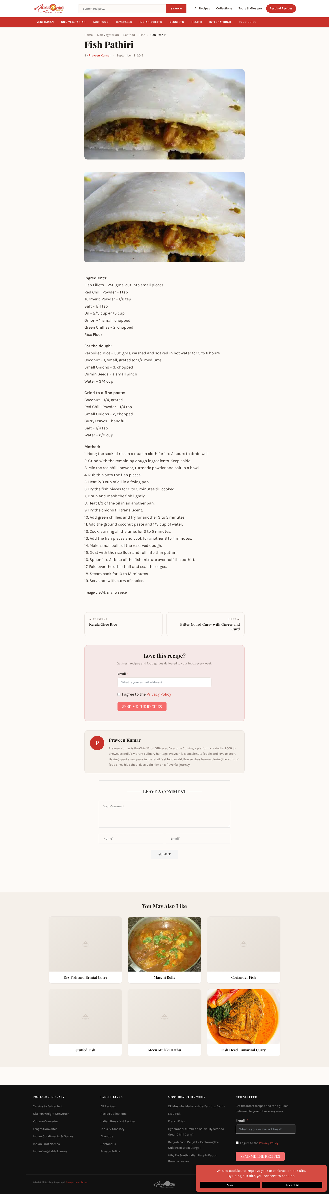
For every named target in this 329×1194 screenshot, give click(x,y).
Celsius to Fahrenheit (47, 1106)
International (220, 22)
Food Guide (247, 22)
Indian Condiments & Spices (53, 1136)
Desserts (176, 22)
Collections (224, 8)
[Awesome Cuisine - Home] (53, 8)
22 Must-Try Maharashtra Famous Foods (196, 1106)
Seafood (129, 35)
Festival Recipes (281, 8)
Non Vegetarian (73, 22)
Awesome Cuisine (76, 1182)
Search (176, 8)
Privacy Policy (159, 694)
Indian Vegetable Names (50, 1151)
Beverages (124, 22)
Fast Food (101, 22)
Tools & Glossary (251, 8)
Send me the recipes (142, 706)
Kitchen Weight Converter (51, 1114)
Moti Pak (174, 1114)
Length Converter (45, 1129)
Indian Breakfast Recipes (118, 1121)
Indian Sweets (150, 22)
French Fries (176, 1121)
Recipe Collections (113, 1114)
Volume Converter (45, 1121)
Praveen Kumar (100, 55)
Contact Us (108, 1144)
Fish (142, 35)
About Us (106, 1136)
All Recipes (202, 8)
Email (122, 674)
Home (88, 35)
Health (196, 22)
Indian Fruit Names (46, 1144)
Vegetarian (45, 22)
